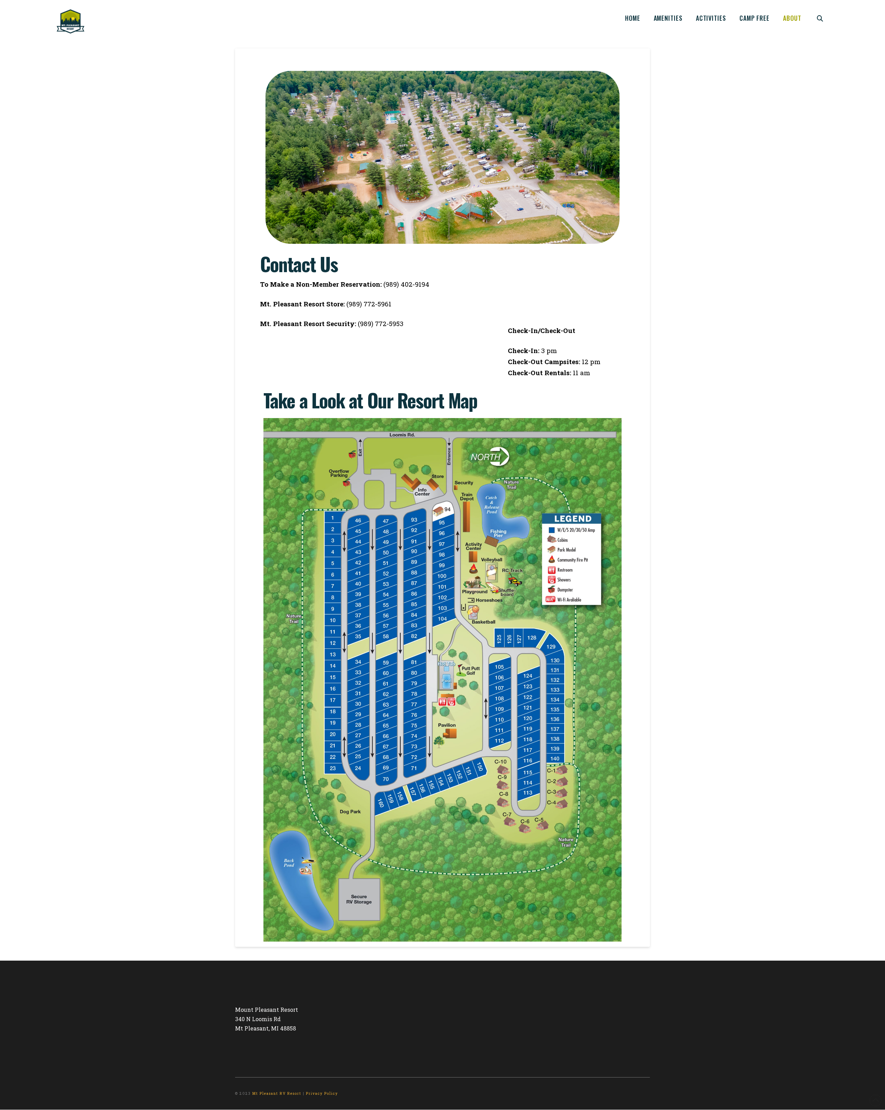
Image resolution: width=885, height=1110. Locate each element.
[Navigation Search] (820, 17)
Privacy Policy (322, 1093)
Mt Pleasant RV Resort (276, 1093)
